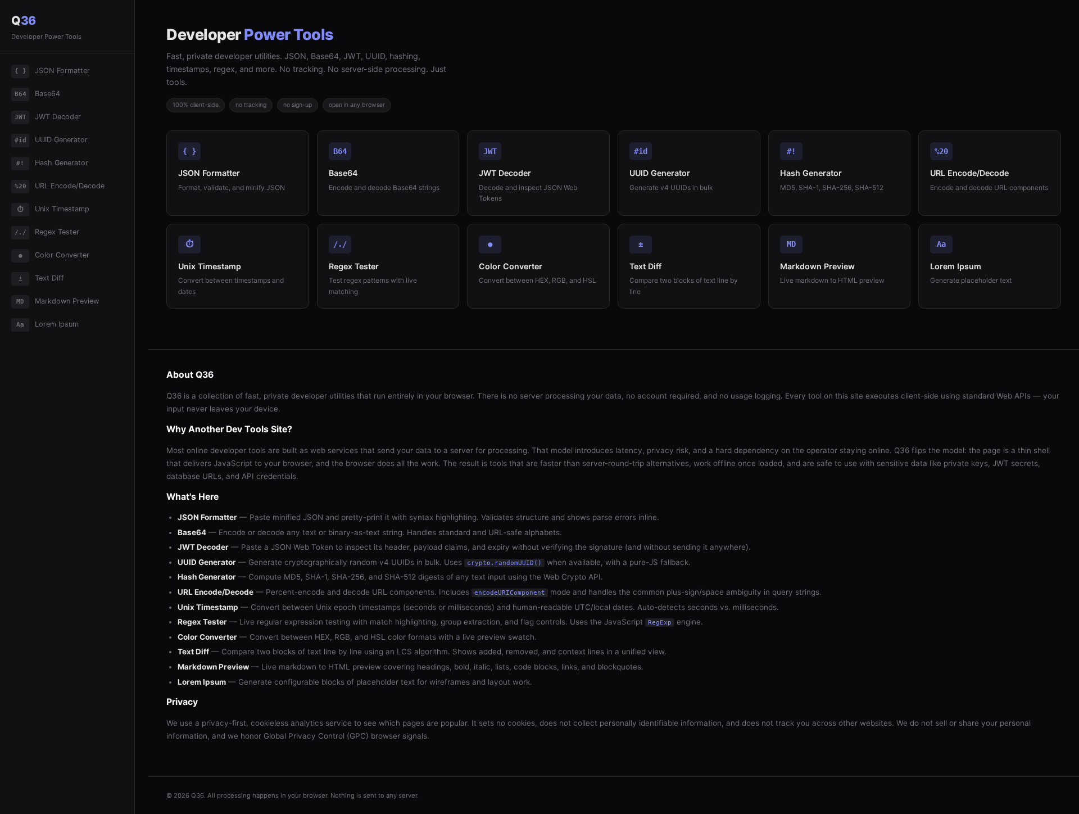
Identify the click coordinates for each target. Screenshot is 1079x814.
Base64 (38, 93)
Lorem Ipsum (47, 324)
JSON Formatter (52, 70)
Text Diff (42, 278)
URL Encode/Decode (60, 186)
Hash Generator (52, 163)
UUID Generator (51, 139)
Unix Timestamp (53, 209)
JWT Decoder (48, 116)
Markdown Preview (57, 301)
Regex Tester (47, 232)
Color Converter (54, 255)
